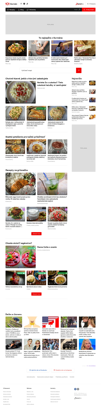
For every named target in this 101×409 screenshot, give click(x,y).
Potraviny (32, 10)
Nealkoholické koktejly (42, 203)
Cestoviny (50, 128)
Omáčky (28, 289)
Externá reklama (30, 394)
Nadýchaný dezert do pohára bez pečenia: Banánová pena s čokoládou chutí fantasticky (57, 157)
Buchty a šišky (30, 161)
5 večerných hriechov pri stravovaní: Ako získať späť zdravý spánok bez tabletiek (60, 59)
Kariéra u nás (6, 399)
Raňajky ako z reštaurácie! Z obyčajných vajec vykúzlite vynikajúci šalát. (15, 123)
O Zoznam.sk (6, 388)
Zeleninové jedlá (41, 88)
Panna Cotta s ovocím (47, 247)
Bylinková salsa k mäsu (34, 287)
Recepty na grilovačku (17, 170)
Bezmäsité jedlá (30, 128)
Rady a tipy (8, 63)
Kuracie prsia (8, 201)
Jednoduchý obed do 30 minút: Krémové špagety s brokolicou (56, 123)
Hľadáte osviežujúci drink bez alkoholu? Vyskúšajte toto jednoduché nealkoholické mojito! (52, 199)
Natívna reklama (30, 404)
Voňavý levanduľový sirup (14, 287)
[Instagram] (78, 389)
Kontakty (52, 388)
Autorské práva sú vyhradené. (80, 394)
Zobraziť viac (36, 233)
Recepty (12, 10)
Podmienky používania (62, 377)
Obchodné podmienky (31, 396)
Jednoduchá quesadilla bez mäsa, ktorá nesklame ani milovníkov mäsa (36, 123)
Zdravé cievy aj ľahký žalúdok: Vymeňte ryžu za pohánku (38, 58)
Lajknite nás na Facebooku (39, 370)
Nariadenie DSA (6, 404)
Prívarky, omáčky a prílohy (33, 225)
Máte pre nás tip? (54, 401)
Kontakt (72, 377)
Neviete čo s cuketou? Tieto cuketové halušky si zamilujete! (51, 83)
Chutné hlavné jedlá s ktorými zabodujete (27, 78)
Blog (22, 10)
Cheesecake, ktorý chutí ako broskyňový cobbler (15, 156)
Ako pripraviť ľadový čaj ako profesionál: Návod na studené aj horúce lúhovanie (80, 117)
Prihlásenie (92, 4)
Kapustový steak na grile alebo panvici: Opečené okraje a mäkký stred (16, 59)
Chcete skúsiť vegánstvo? (19, 243)
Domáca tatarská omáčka (35, 223)
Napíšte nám (6, 401)
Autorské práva (31, 377)
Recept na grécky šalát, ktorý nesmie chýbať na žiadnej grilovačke (57, 224)
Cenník (28, 399)
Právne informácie (7, 391)
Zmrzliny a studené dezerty (43, 250)
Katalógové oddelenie (55, 396)
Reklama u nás (30, 391)
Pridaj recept (90, 9)
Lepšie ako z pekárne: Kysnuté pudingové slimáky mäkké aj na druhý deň (36, 157)
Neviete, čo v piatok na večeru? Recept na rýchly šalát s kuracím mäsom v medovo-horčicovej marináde (15, 224)
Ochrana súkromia (7, 394)
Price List (29, 401)
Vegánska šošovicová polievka (57, 287)
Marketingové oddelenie (55, 399)
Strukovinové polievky (53, 289)
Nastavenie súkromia (7, 396)
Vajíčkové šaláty (9, 128)
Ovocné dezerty (9, 159)
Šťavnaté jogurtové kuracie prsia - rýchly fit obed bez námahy (18, 198)
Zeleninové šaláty (52, 228)
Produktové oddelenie (55, 391)
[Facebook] (75, 389)
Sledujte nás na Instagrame (64, 370)
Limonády (8, 289)
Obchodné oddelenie (54, 394)
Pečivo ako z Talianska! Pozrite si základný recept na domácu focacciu (84, 59)
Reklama (29, 388)
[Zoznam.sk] (78, 398)
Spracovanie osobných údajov (45, 377)
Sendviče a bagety (78, 63)
